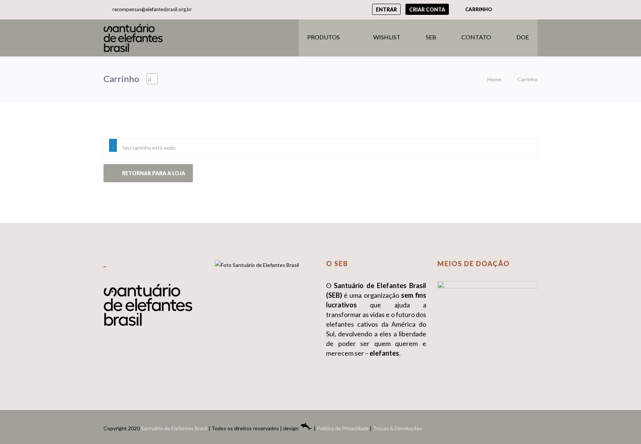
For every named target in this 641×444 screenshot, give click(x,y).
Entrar (386, 9)
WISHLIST (387, 36)
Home (494, 79)
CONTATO (476, 36)
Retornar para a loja (153, 173)
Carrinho (478, 9)
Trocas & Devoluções (397, 428)
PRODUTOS (323, 36)
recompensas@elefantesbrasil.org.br (152, 9)
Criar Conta (427, 9)
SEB (431, 36)
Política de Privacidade (343, 428)
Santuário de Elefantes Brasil (174, 428)
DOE (522, 36)
